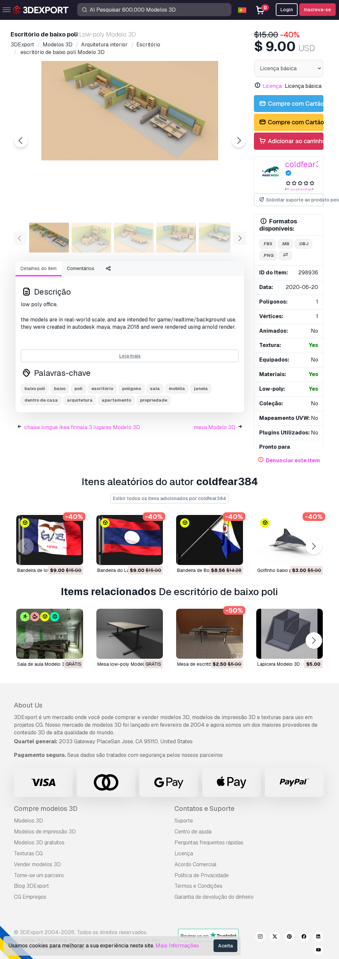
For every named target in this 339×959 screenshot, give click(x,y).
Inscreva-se (317, 10)
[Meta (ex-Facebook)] (304, 937)
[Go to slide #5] (218, 238)
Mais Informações (177, 945)
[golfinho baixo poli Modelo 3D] (289, 540)
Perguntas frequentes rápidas (208, 842)
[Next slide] (239, 140)
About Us (28, 705)
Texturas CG (28, 853)
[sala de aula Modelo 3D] (49, 634)
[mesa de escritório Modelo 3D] (209, 634)
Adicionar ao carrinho (294, 141)
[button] (314, 546)
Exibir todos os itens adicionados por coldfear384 (169, 498)
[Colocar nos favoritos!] (73, 555)
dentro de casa (41, 400)
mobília (177, 388)
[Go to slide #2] (91, 238)
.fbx (267, 244)
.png (268, 255)
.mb (285, 244)
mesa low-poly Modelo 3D (125, 664)
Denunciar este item (293, 460)
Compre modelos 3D (45, 808)
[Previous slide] (21, 140)
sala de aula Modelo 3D (42, 664)
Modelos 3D (28, 820)
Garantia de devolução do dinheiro (214, 896)
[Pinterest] (289, 937)
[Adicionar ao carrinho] (60, 555)
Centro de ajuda (193, 831)
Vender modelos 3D (37, 864)
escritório (102, 388)
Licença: (273, 86)
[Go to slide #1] (49, 238)
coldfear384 (307, 164)
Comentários (80, 268)
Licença (183, 853)
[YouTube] (318, 950)
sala (155, 388)
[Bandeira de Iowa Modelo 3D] (49, 540)
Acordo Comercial (195, 864)
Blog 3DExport (31, 885)
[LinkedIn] (318, 937)
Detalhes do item (39, 268)
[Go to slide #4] (176, 238)
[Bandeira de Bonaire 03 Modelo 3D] (209, 540)
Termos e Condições (198, 885)
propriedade (153, 400)
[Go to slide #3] (134, 238)
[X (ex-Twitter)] (274, 937)
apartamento (116, 400)
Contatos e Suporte (204, 808)
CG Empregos (30, 896)
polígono (131, 388)
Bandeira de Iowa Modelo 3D (47, 570)
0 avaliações (299, 190)
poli (78, 388)
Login (286, 10)
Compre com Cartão (294, 103)
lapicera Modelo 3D (278, 664)
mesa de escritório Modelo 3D (209, 664)
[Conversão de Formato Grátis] (285, 255)
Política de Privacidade (201, 875)
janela (201, 388)
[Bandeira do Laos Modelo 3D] (129, 540)
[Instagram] (260, 937)
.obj (303, 244)
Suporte (183, 820)
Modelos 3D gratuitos (39, 842)
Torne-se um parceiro (39, 875)
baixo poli (34, 388)
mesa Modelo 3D (214, 427)
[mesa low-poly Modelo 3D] (129, 634)
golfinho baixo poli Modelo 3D (289, 570)
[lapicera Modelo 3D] (289, 634)
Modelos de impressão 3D (45, 831)
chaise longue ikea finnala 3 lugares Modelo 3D (82, 427)
